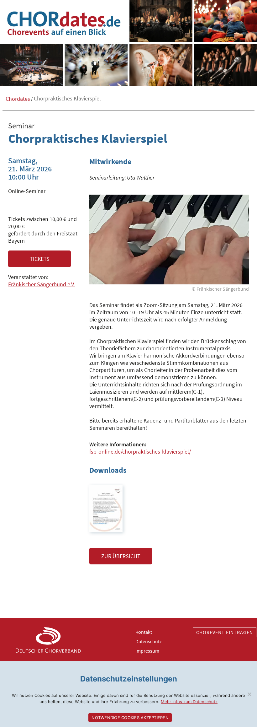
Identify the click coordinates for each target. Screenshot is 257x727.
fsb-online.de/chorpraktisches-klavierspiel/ (140, 451)
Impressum (147, 651)
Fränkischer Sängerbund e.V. (41, 284)
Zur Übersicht (120, 556)
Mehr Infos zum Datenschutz (189, 701)
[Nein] (249, 694)
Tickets (40, 258)
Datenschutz (148, 641)
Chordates (18, 98)
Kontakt (143, 632)
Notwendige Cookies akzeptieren (130, 717)
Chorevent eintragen (224, 632)
